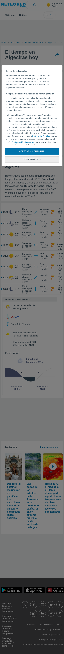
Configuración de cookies (23, 142)
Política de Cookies (41, 136)
